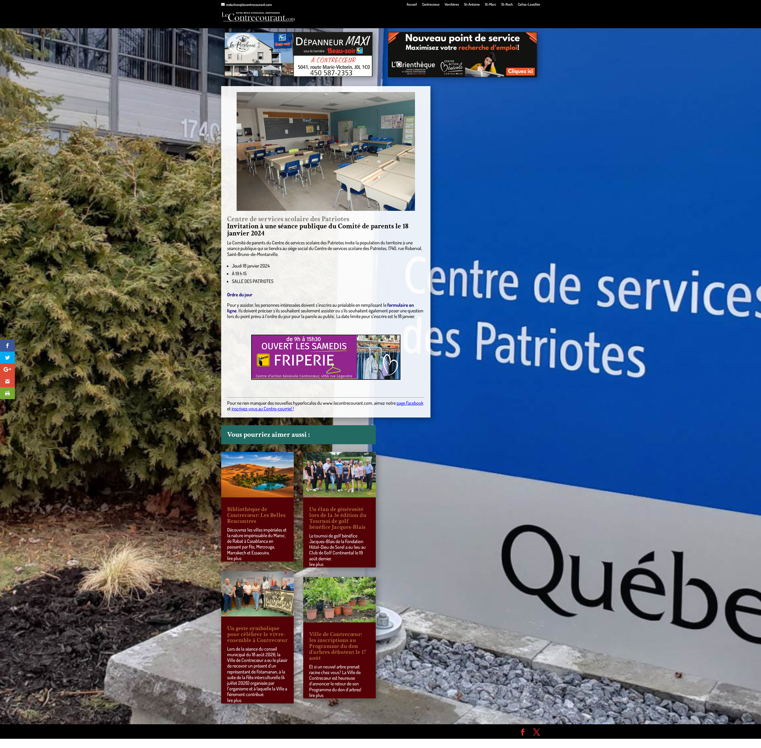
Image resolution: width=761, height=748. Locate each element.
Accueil (412, 5)
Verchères (452, 5)
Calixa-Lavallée (529, 5)
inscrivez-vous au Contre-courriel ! (263, 409)
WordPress (308, 731)
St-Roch (507, 5)
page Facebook (410, 403)
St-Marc (490, 5)
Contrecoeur (431, 5)
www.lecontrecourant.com (347, 403)
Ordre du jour (239, 295)
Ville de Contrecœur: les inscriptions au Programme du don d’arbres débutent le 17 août (337, 646)
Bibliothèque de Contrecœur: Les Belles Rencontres (256, 515)
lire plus (234, 558)
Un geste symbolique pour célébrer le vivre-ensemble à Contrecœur (257, 634)
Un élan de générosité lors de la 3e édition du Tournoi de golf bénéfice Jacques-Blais (338, 518)
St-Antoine (472, 5)
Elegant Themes (255, 731)
